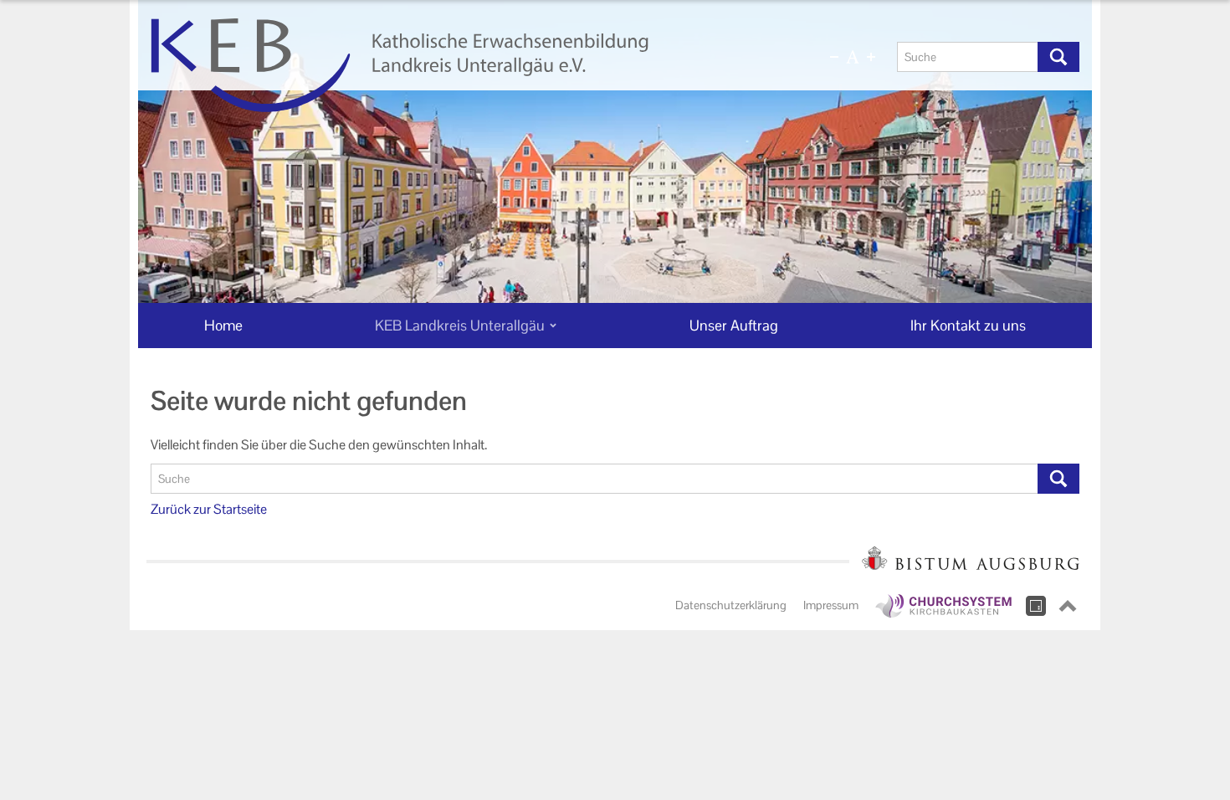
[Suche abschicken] (1058, 57)
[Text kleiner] (834, 57)
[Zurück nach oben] (1068, 606)
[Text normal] (852, 57)
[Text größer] (871, 57)
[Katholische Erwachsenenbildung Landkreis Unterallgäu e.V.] (462, 65)
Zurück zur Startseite (209, 509)
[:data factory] (1036, 606)
